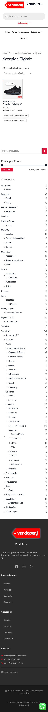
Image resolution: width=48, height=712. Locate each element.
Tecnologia (6, 331)
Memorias (12, 430)
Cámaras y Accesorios (15, 348)
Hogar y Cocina (7, 221)
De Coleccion (11, 321)
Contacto (8, 596)
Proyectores (11, 482)
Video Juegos (11, 511)
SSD (13, 447)
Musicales (10, 477)
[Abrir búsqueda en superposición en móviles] (24, 16)
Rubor (8, 242)
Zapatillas (10, 300)
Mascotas (5, 252)
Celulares (10, 392)
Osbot (11, 383)
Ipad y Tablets (14, 421)
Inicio (7, 32)
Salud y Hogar (7, 308)
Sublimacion (11, 507)
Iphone (11, 395)
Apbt (8, 265)
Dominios (12, 412)
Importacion (24, 32)
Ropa (3, 296)
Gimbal (11, 365)
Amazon (9, 339)
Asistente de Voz (15, 503)
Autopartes (11, 282)
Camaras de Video (16, 356)
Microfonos (13, 374)
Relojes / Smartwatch (15, 494)
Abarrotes (5, 185)
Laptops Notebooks (17, 426)
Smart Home (11, 499)
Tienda (14, 32)
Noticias (24, 38)
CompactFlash (17, 434)
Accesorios (10, 256)
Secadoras (10, 211)
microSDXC (16, 438)
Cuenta (7, 602)
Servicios (5, 326)
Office (14, 455)
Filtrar (6, 169)
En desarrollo (11, 473)
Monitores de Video (17, 378)
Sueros (9, 247)
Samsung (12, 400)
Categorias (35, 32)
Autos (8, 286)
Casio (10, 490)
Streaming (12, 387)
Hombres (12, 304)
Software (12, 451)
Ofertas (4, 291)
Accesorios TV (12, 335)
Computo (10, 404)
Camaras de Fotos (16, 352)
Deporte (5, 194)
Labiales (9, 234)
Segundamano (7, 317)
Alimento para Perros (15, 260)
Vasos (8, 225)
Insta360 (12, 370)
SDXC (13, 443)
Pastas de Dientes (14, 313)
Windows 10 (16, 464)
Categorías (23, 23)
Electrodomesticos (9, 207)
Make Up (5, 230)
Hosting (11, 417)
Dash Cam (12, 277)
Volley (8, 202)
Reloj (8, 486)
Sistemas (15, 460)
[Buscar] (44, 151)
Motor (4, 269)
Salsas (8, 189)
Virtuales (12, 469)
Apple (8, 344)
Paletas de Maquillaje (15, 238)
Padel (8, 198)
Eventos (4, 216)
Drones (11, 361)
